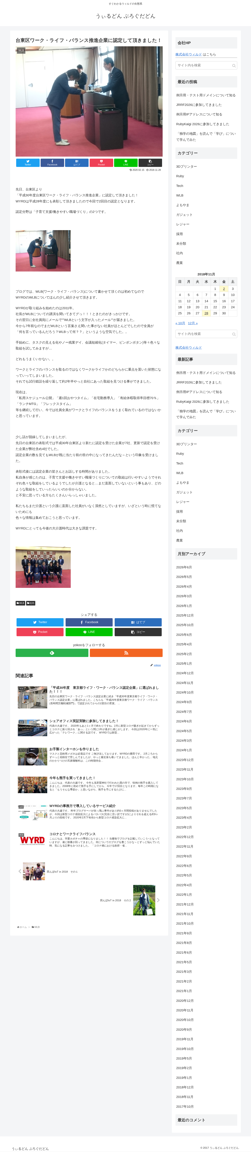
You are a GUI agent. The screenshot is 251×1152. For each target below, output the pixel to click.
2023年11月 (184, 769)
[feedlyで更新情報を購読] (52, 653)
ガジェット (184, 215)
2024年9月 (184, 702)
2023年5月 (184, 808)
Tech (179, 186)
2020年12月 (185, 1001)
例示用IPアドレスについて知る (199, 114)
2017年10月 (185, 1106)
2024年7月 (184, 712)
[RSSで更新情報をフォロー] (126, 653)
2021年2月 (184, 981)
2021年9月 (184, 933)
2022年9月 (184, 856)
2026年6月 (184, 567)
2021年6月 (184, 952)
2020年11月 (184, 1010)
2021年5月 (184, 962)
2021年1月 (184, 991)
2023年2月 (184, 827)
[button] (234, 65)
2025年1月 (184, 663)
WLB (21, 603)
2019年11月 (184, 1039)
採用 (179, 234)
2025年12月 (185, 615)
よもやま (182, 205)
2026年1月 (184, 606)
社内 (31, 603)
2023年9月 (184, 789)
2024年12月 (185, 673)
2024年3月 (184, 740)
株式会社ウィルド (188, 54)
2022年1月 (184, 894)
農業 (179, 263)
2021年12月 (185, 904)
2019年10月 (185, 1049)
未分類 (181, 243)
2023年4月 (184, 817)
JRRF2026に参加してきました (199, 105)
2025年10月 (185, 625)
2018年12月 (185, 1087)
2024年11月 (184, 683)
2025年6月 (184, 635)
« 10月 (180, 323)
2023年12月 (185, 760)
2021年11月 (184, 914)
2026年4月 (184, 586)
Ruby (180, 176)
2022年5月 (184, 875)
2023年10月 (185, 779)
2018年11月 (184, 1097)
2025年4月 (184, 644)
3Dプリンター (186, 166)
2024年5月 (184, 731)
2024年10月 (185, 692)
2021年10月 (185, 923)
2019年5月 (184, 1058)
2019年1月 (184, 1078)
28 (206, 313)
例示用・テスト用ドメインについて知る (206, 95)
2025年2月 (184, 654)
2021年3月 (184, 972)
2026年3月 (184, 596)
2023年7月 (184, 798)
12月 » (193, 323)
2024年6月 (184, 721)
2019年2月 (184, 1068)
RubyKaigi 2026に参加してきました (202, 124)
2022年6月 (184, 866)
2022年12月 (185, 837)
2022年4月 (184, 885)
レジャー (182, 224)
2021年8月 (184, 943)
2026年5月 (184, 577)
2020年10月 (185, 1020)
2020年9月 (184, 1029)
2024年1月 (184, 750)
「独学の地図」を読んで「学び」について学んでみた (206, 136)
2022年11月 (184, 846)
